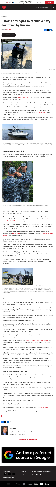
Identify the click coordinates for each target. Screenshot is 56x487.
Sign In (42, 2)
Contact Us (23, 471)
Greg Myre (8, 29)
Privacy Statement (36, 474)
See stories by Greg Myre (17, 434)
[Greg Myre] (4, 430)
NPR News (4, 16)
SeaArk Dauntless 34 (24, 97)
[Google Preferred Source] (28, 455)
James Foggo (16, 233)
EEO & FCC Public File (37, 471)
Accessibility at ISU (47, 471)
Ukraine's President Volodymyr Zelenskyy (37, 340)
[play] (4, 7)
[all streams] (54, 7)
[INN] (41, 484)
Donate (50, 2)
